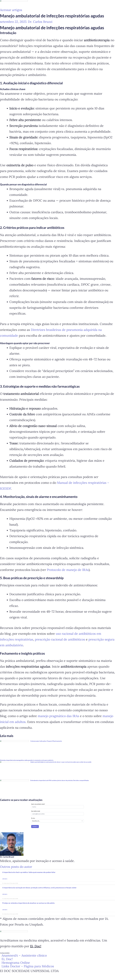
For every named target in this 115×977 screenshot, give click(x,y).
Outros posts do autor (16, 867)
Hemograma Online (16, 962)
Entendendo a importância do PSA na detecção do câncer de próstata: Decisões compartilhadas (59, 780)
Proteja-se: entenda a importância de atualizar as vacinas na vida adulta (28, 903)
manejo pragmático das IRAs (58, 716)
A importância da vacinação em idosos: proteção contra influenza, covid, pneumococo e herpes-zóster (39, 888)
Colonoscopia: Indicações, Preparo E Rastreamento (46, 741)
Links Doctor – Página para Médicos (28, 966)
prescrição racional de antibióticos (60, 639)
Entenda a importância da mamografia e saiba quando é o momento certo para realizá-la (26, 760)
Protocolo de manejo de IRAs (68, 570)
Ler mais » (4, 878)
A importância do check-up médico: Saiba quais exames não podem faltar (28, 872)
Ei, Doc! (7, 959)
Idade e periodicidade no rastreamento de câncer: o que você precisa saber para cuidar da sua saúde (60, 762)
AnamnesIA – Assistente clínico (24, 955)
